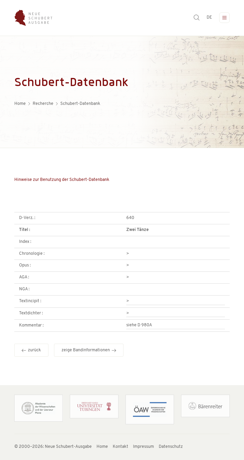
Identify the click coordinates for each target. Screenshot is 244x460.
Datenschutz (171, 447)
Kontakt (120, 447)
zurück (33, 350)
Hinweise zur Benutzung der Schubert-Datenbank (61, 180)
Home (102, 447)
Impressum (143, 447)
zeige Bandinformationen (86, 350)
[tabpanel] (122, 92)
